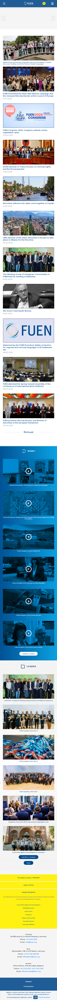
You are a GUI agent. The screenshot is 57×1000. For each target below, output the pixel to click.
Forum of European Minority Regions (28, 905)
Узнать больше (44, 997)
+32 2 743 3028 (37, 968)
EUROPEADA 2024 (28, 908)
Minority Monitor (28, 921)
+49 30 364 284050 (31, 954)
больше (28, 432)
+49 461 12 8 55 (31, 939)
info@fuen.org (31, 942)
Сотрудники (29, 986)
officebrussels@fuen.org (31, 971)
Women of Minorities (28, 918)
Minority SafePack (28, 924)
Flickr (28, 863)
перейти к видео (28, 654)
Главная (28, 981)
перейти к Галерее (29, 857)
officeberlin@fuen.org (31, 957)
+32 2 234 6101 (25, 968)
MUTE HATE (28, 911)
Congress (28, 914)
